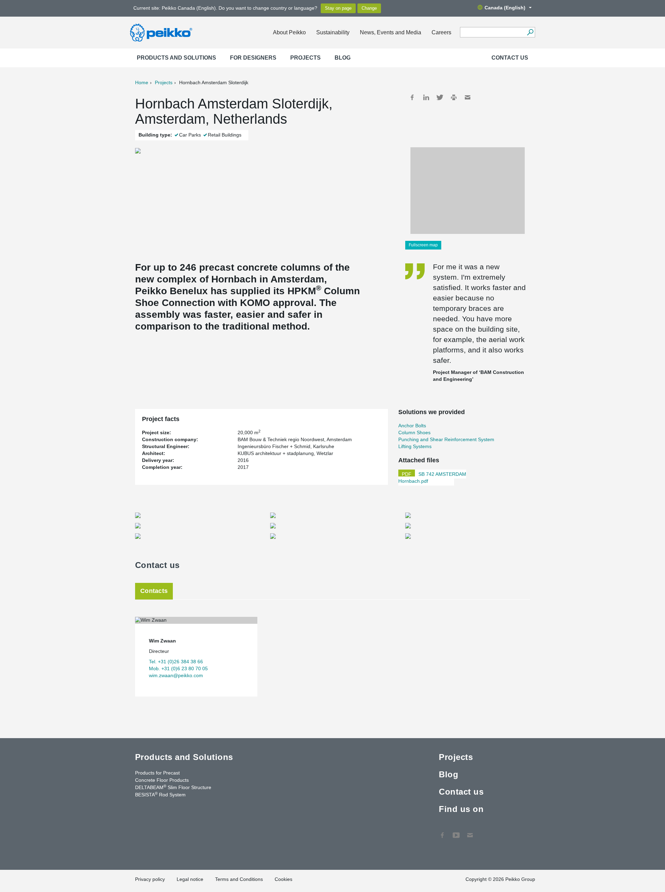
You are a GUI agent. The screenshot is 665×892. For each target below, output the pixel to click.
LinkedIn (426, 97)
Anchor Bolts (412, 425)
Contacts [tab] (154, 590)
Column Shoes (414, 432)
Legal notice (190, 879)
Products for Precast (157, 773)
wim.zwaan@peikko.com (176, 675)
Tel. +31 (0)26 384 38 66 (176, 661)
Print (453, 97)
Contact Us (470, 831)
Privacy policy (150, 879)
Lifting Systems (415, 446)
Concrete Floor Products (162, 780)
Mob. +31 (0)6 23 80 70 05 (178, 668)
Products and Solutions (176, 58)
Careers (441, 32)
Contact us (509, 58)
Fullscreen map (423, 245)
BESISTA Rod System (160, 794)
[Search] (530, 32)
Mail (467, 97)
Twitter (439, 97)
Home (141, 82)
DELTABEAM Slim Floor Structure (173, 787)
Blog (343, 58)
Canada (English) (505, 7)
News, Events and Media (390, 32)
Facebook (412, 97)
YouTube (456, 831)
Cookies (283, 879)
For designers (253, 58)
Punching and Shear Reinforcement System (446, 439)
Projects (305, 58)
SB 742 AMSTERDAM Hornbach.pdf (432, 477)
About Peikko (289, 32)
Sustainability (332, 32)
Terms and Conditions (239, 879)
